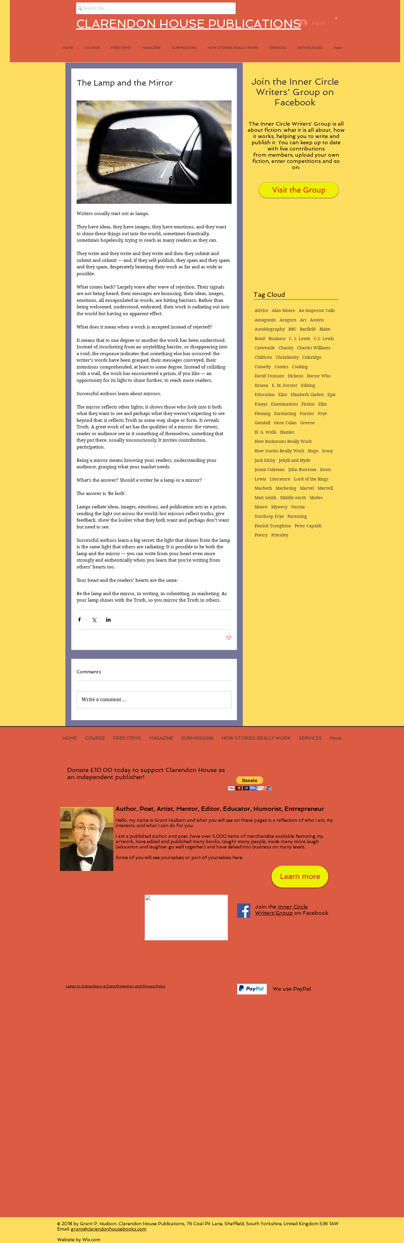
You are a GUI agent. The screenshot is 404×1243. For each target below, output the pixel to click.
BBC (292, 329)
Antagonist (265, 320)
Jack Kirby (265, 460)
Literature (280, 479)
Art (303, 320)
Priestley (279, 535)
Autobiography (270, 329)
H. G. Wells (266, 432)
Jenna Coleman (270, 469)
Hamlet (287, 432)
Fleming (263, 413)
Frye (322, 413)
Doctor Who (319, 376)
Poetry (261, 535)
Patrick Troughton (273, 525)
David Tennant (269, 376)
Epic (331, 394)
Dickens (295, 376)
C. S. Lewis (299, 338)
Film (322, 404)
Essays (261, 404)
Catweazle (265, 347)
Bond (260, 338)
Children (263, 357)
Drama (261, 385)
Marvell (325, 488)
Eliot (282, 394)
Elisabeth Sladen (307, 394)
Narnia (298, 507)
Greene (307, 422)
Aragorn (287, 320)
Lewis (260, 479)
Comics (281, 366)
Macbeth (263, 488)
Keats (325, 469)
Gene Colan (285, 422)
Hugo (313, 451)
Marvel (307, 488)
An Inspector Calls (317, 310)
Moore (261, 507)
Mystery (279, 507)
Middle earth (293, 497)
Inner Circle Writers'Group (281, 910)
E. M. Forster (285, 385)
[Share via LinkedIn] (108, 619)
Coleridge (311, 357)
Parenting (297, 516)
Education (265, 394)
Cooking (300, 366)
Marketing (286, 488)
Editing (308, 385)
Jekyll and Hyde (295, 460)
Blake (324, 329)
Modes (316, 497)
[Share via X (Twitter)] (94, 619)
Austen (317, 320)
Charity (286, 347)
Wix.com (91, 1239)
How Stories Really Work (279, 451)
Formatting (285, 413)
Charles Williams (313, 347)
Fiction (308, 404)
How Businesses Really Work (283, 441)
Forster (307, 413)
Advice (261, 310)
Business (277, 338)
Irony (327, 451)
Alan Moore (283, 310)
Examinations (284, 404)
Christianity (287, 357)
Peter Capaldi (308, 525)
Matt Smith (266, 497)
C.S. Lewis (324, 338)
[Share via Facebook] (79, 619)
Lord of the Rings (311, 479)
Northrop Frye (269, 516)
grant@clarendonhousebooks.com (108, 1229)
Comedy (263, 366)
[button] (336, 17)
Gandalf (262, 422)
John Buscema (302, 469)
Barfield (308, 329)
